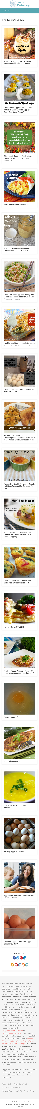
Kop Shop (15, 1088)
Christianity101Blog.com (12, 1033)
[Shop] (26, 966)
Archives (5, 1088)
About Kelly (7, 1084)
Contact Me (29, 1091)
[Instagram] (20, 966)
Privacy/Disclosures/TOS (12, 1091)
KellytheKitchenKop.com (12, 1031)
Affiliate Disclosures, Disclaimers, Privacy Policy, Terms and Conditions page (18, 1041)
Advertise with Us (21, 1084)
